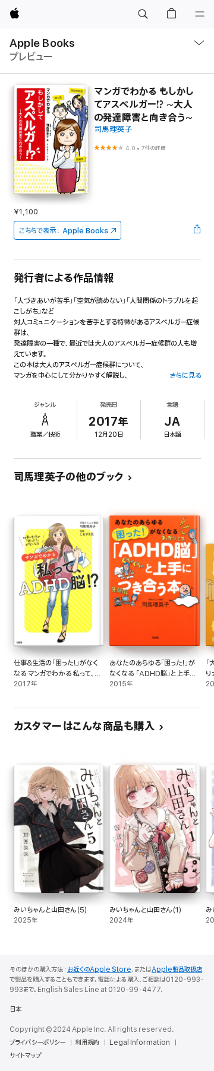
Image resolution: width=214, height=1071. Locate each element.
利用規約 (87, 1042)
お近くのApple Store (99, 969)
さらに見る (185, 375)
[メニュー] (199, 14)
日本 (15, 1009)
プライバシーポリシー (37, 1042)
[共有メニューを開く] (197, 230)
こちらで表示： (63, 230)
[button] (142, 14)
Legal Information (139, 1042)
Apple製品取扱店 (177, 969)
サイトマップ (25, 1055)
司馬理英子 (113, 130)
